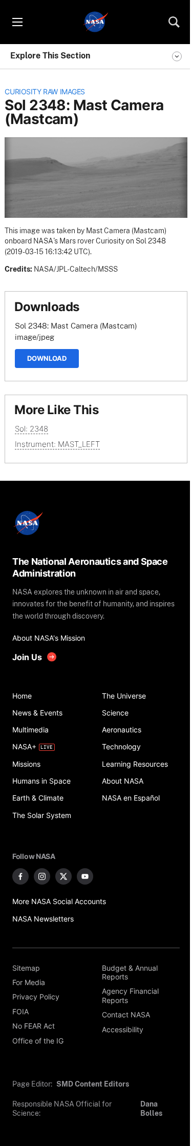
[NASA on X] (63, 876)
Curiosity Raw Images (45, 92)
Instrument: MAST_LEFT (57, 444)
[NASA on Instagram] (42, 876)
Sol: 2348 (31, 429)
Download (47, 358)
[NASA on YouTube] (85, 876)
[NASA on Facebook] (20, 876)
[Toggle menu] (17, 22)
